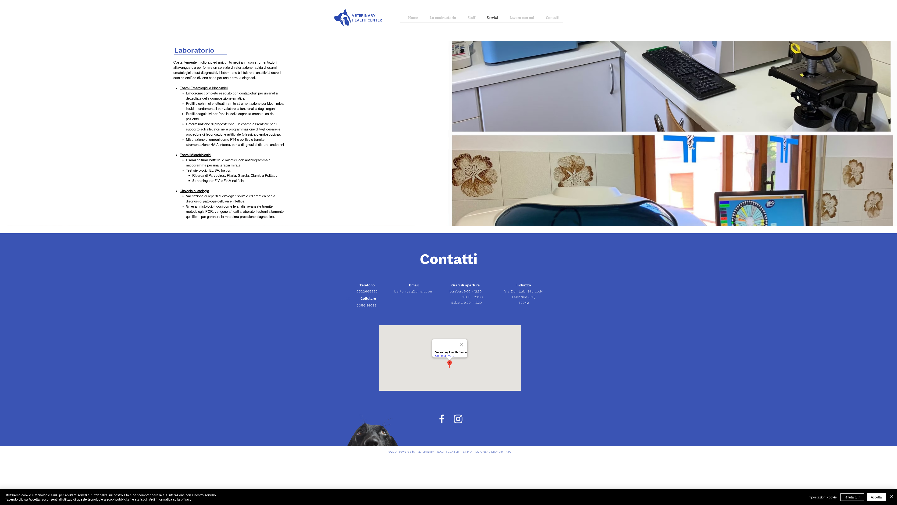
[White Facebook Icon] (442, 419)
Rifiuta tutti (852, 497)
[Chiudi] (891, 497)
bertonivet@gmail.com (413, 291)
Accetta (876, 497)
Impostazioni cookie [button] (822, 497)
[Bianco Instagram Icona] (458, 419)
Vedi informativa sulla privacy (170, 499)
